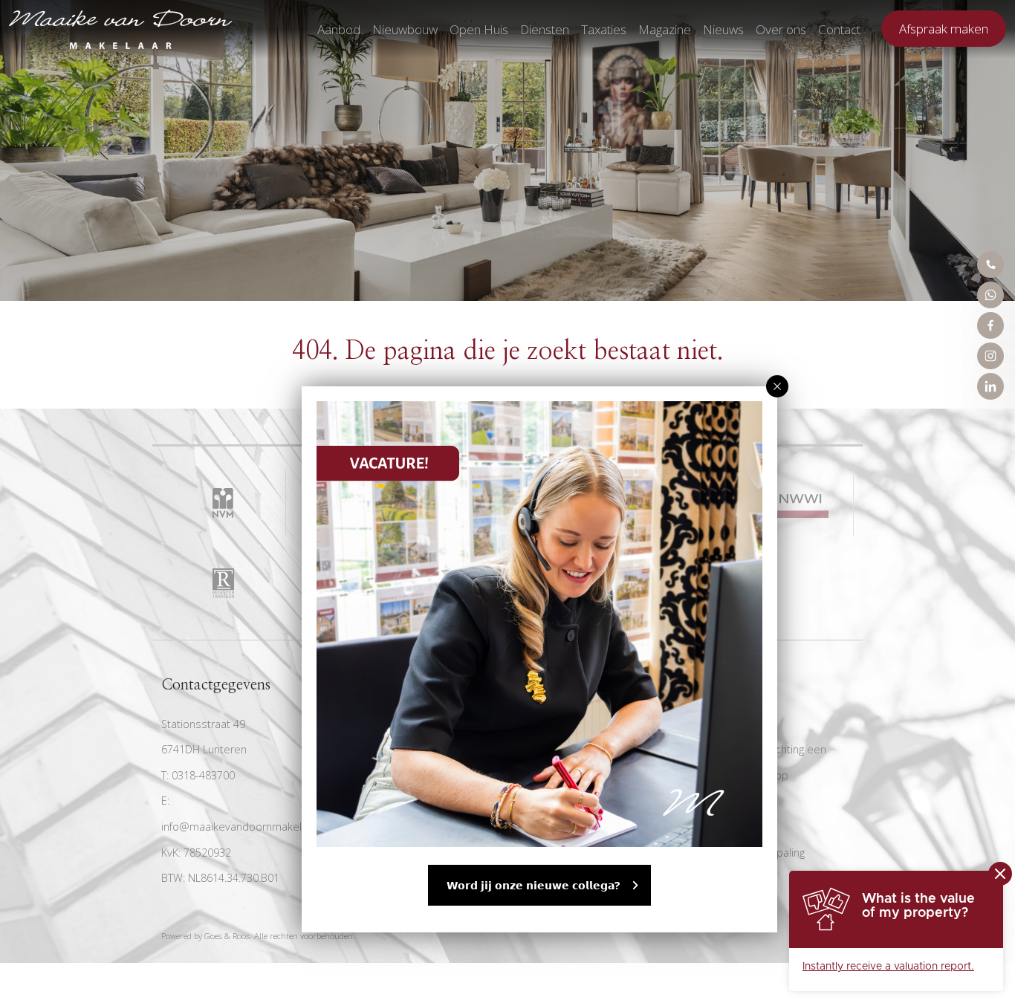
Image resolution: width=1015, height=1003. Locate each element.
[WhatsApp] (990, 295)
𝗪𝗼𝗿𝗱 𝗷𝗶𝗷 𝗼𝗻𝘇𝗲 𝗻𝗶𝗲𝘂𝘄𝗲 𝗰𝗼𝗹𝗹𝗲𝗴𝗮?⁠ (533, 885)
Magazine (664, 29)
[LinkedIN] (990, 386)
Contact (839, 29)
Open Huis (479, 29)
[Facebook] (990, 325)
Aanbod (338, 29)
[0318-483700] (990, 264)
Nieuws (723, 29)
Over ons (781, 29)
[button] (777, 386)
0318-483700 (203, 775)
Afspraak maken (943, 28)
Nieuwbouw (405, 29)
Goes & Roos (227, 935)
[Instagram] (990, 356)
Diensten (544, 29)
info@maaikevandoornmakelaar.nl (244, 826)
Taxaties (603, 29)
